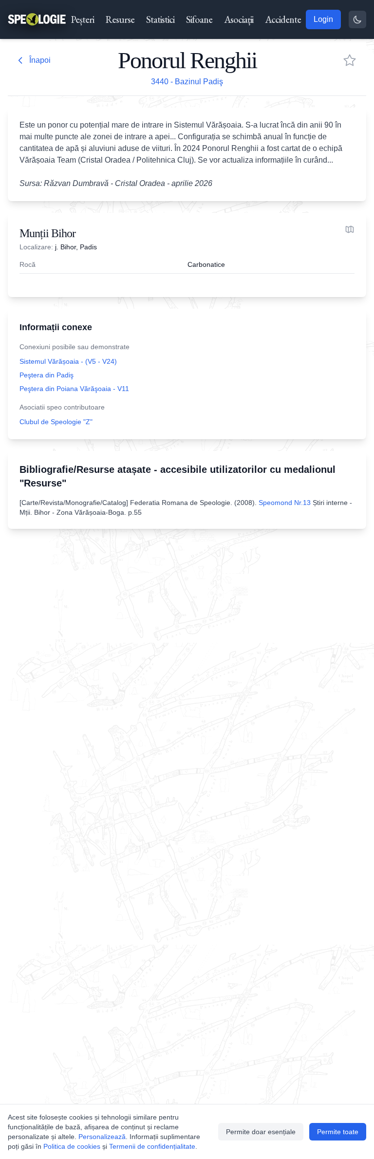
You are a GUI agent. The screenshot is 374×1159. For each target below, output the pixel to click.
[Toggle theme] (357, 19)
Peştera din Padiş (46, 375)
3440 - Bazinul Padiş (187, 81)
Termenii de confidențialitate (152, 1146)
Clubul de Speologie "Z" (56, 422)
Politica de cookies (71, 1146)
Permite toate (337, 1132)
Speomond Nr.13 (285, 502)
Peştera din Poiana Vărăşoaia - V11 (74, 389)
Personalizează (102, 1136)
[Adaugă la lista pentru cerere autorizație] (349, 60)
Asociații (238, 19)
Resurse (120, 19)
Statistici (160, 19)
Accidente (283, 19)
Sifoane (199, 19)
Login (323, 19)
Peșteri (82, 19)
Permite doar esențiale (261, 1132)
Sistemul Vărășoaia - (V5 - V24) (68, 361)
